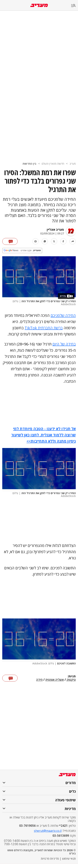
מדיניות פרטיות (50, 858)
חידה (39, 679)
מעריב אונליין (55, 229)
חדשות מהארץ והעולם (53, 163)
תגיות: (72, 676)
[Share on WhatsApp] (45, 241)
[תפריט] (74, 5)
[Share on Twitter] (54, 241)
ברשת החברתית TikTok (44, 327)
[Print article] (35, 241)
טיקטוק (71, 679)
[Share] (72, 241)
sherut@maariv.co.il (48, 831)
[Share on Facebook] (63, 241)
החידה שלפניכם (63, 315)
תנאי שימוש (69, 858)
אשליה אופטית (54, 679)
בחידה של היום (64, 344)
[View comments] (10, 241)
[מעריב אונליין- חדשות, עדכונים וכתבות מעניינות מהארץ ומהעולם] (39, 5)
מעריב (72, 163)
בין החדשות (29, 163)
